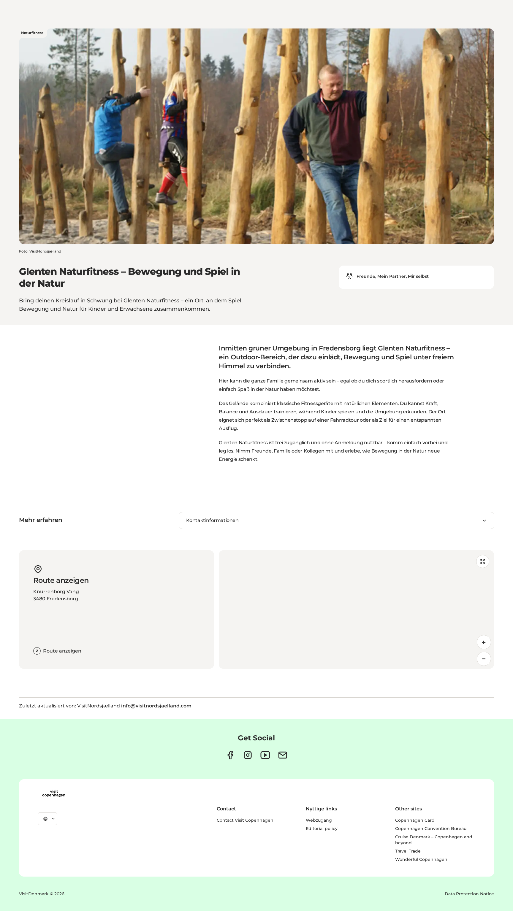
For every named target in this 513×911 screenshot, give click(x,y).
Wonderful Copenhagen (421, 859)
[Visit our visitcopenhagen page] (230, 755)
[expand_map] (482, 561)
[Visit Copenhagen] (53, 793)
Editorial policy (322, 828)
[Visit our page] (248, 755)
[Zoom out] (484, 659)
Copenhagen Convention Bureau (430, 828)
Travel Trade (408, 851)
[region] (356, 609)
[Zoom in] (484, 642)
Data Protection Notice (469, 893)
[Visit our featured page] (265, 755)
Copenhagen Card (415, 820)
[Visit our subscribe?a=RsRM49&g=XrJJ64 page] (283, 755)
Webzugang (319, 820)
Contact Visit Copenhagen (245, 820)
